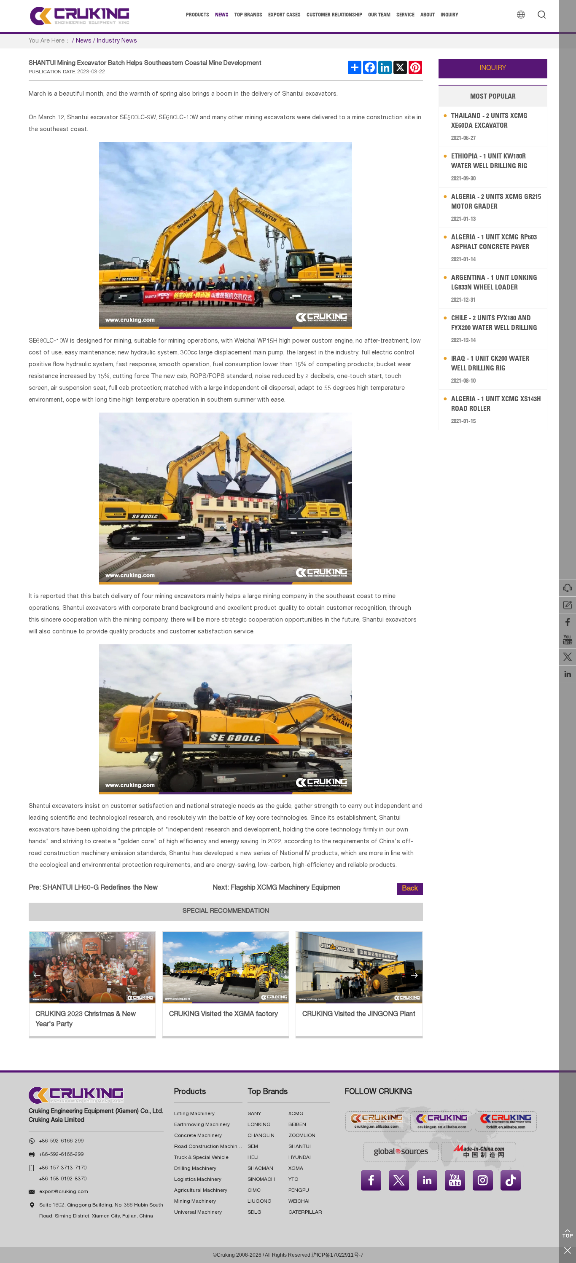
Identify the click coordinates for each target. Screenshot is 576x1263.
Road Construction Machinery (209, 1146)
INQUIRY (492, 68)
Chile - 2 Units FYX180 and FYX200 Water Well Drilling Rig (494, 323)
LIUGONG (260, 1201)
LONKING (259, 1124)
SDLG (254, 1212)
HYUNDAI (299, 1157)
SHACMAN (260, 1168)
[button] (37, 975)
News (222, 14)
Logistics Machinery (197, 1179)
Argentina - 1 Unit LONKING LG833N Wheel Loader (494, 282)
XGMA (295, 1168)
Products (197, 14)
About (427, 14)
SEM (253, 1146)
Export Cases (284, 14)
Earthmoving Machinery (202, 1124)
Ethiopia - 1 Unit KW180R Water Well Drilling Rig (489, 161)
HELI (253, 1157)
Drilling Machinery (195, 1168)
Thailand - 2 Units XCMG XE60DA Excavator (489, 120)
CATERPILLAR (305, 1212)
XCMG (296, 1113)
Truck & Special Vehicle (201, 1157)
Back (410, 889)
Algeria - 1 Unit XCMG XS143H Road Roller (496, 403)
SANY (254, 1113)
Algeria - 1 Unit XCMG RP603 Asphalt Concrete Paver (494, 242)
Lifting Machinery (194, 1113)
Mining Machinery (195, 1201)
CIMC (254, 1190)
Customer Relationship (334, 14)
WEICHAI (299, 1201)
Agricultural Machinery (200, 1190)
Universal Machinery (198, 1212)
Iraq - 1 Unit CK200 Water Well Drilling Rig (490, 363)
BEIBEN (297, 1124)
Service (405, 14)
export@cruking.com (63, 1191)
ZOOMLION (301, 1135)
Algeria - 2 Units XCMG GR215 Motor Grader (496, 201)
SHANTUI (299, 1146)
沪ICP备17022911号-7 (337, 1255)
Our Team (379, 14)
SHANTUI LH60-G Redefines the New (100, 888)
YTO (293, 1179)
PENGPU (298, 1190)
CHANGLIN (261, 1135)
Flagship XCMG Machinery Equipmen (285, 888)
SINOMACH (261, 1179)
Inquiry (449, 14)
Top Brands (248, 14)
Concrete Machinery (198, 1135)
